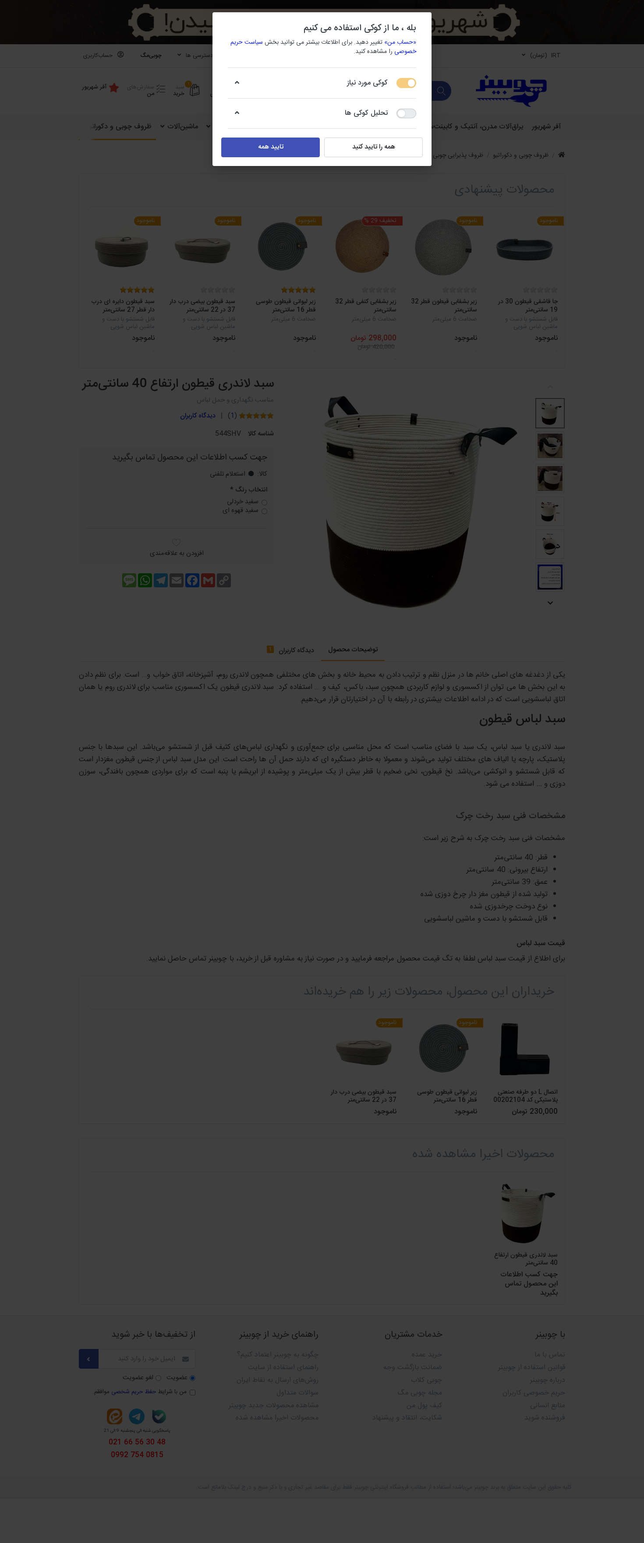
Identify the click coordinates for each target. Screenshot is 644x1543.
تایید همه (270, 146)
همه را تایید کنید (373, 146)
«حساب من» (400, 42)
